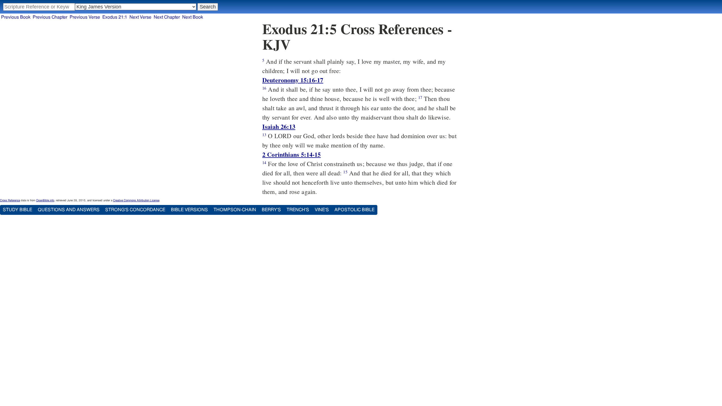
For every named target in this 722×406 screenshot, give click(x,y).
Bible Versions (189, 210)
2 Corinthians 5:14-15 (291, 154)
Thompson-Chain (234, 210)
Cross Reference (10, 200)
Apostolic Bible (354, 210)
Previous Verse (85, 17)
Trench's (298, 210)
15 (345, 172)
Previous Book (15, 17)
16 (264, 88)
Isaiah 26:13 (278, 126)
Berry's (271, 210)
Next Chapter (167, 17)
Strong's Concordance (135, 210)
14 (264, 162)
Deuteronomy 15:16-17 (292, 80)
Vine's (322, 210)
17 (420, 97)
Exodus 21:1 (114, 17)
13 (264, 134)
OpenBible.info (45, 200)
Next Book (192, 17)
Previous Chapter (50, 17)
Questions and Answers (69, 210)
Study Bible (17, 210)
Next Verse (140, 17)
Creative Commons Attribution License (136, 200)
